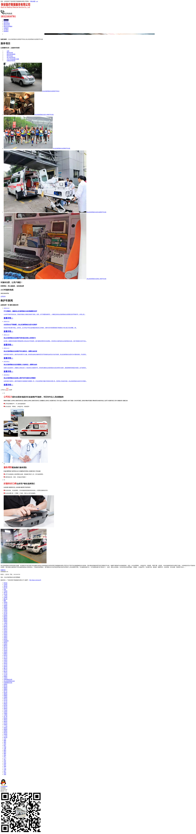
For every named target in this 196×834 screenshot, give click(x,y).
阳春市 (5, 653)
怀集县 (5, 724)
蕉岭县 (5, 708)
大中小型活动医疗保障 (13, 59)
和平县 (5, 698)
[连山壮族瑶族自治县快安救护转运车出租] (16, 9)
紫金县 (5, 703)
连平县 (5, 700)
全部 (8, 51)
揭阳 (5, 740)
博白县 (5, 586)
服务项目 (6, 21)
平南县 (5, 591)
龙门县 (5, 716)
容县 (5, 589)
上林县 (5, 623)
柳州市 (5, 645)
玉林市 (5, 636)
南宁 (5, 771)
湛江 (5, 756)
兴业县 (5, 584)
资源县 (5, 605)
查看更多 (3, 570)
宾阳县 (5, 621)
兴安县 (5, 610)
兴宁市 (5, 657)
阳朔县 (5, 615)
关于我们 (6, 29)
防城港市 (6, 640)
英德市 (5, 652)
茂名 (5, 755)
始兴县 (5, 737)
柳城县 (5, 620)
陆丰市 (5, 655)
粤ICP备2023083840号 (35, 580)
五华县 (5, 711)
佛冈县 (5, 694)
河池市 (5, 631)
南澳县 (5, 731)
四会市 (5, 658)
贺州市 (5, 632)
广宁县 (5, 726)
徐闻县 (5, 727)
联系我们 (6, 31)
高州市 (5, 663)
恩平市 (5, 669)
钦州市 (5, 639)
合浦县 (5, 597)
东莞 (5, 774)
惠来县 (5, 687)
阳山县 (5, 692)
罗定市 (5, 647)
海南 (5, 766)
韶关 (5, 764)
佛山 (5, 760)
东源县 (5, 697)
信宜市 (5, 660)
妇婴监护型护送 (11, 60)
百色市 (5, 634)
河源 (5, 747)
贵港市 (5, 637)
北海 (5, 769)
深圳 (5, 772)
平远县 (5, 710)
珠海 (5, 763)
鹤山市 (5, 671)
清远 (5, 743)
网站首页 (6, 20)
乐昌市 (5, 677)
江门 (5, 758)
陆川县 (5, 587)
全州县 (5, 612)
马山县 (5, 624)
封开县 (5, 723)
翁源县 (5, 734)
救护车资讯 (7, 24)
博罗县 (5, 719)
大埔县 (5, 714)
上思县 (5, 595)
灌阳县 (5, 607)
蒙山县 (5, 599)
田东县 (5, 583)
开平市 (5, 673)
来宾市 (5, 629)
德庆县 (5, 721)
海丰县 (5, 706)
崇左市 (5, 628)
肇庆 (5, 753)
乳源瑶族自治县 (8, 682)
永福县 (5, 608)
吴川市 (5, 665)
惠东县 (5, 718)
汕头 (5, 761)
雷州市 (5, 666)
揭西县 (5, 689)
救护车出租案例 (8, 26)
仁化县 (5, 735)
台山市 (5, 674)
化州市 (5, 661)
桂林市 (5, 644)
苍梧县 (5, 602)
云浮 (5, 739)
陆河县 (5, 705)
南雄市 (5, 676)
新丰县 (5, 732)
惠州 (5, 751)
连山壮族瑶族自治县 (9, 681)
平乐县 (5, 603)
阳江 (5, 745)
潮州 (5, 742)
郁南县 (5, 684)
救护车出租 (10, 52)
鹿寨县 (5, 618)
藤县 (5, 600)
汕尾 (5, 748)
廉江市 (5, 668)
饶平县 (5, 690)
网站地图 (32, 1)
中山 (5, 768)
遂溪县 (5, 729)
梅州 (5, 750)
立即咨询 (3, 296)
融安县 (5, 616)
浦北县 (5, 592)
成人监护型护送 (11, 57)
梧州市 (5, 642)
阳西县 (5, 695)
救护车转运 (7, 23)
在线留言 (6, 28)
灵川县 (5, 613)
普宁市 (5, 649)
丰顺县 (5, 713)
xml (37, 1)
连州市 (5, 650)
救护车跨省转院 (11, 54)
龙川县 (5, 702)
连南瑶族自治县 (8, 679)
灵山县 (5, 594)
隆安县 (5, 626)
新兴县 (5, 686)
